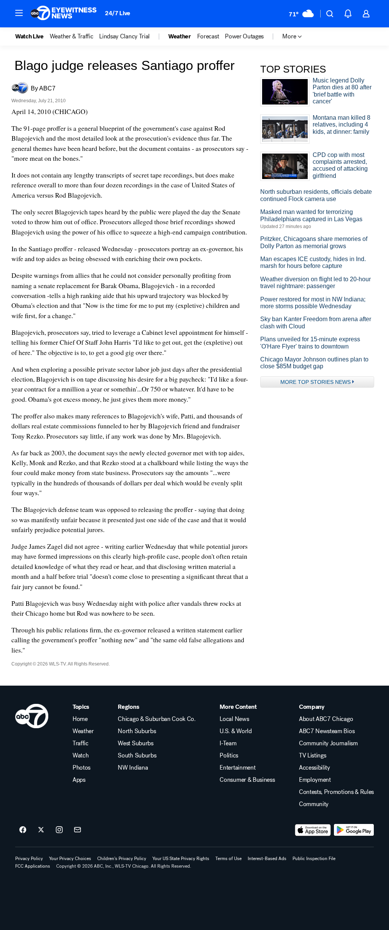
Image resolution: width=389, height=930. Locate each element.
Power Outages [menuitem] (244, 36)
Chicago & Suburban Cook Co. (156, 719)
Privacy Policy (29, 858)
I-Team (228, 743)
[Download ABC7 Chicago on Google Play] (354, 830)
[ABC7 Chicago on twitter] (41, 830)
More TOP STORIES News (315, 382)
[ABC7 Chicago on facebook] (22, 830)
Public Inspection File (314, 858)
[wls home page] (31, 716)
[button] (19, 13)
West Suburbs (135, 743)
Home (80, 719)
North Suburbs (137, 731)
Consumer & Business (247, 780)
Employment (315, 780)
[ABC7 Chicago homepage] (63, 13)
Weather (83, 731)
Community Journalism (328, 743)
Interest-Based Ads (267, 858)
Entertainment (237, 768)
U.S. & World (235, 731)
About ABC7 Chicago (326, 719)
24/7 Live (117, 13)
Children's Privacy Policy (121, 858)
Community (314, 804)
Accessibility (314, 768)
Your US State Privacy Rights (180, 858)
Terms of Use (228, 858)
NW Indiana (133, 768)
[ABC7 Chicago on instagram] (59, 830)
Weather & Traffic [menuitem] (71, 36)
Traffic (81, 743)
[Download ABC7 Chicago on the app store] (313, 830)
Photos (81, 768)
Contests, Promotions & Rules (336, 792)
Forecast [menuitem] (208, 36)
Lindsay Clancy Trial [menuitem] (124, 36)
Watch (81, 756)
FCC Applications (32, 866)
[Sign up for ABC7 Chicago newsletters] (77, 830)
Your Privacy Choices (70, 858)
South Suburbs (137, 756)
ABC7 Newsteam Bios (326, 731)
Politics (229, 756)
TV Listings (312, 756)
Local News (234, 719)
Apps (79, 780)
